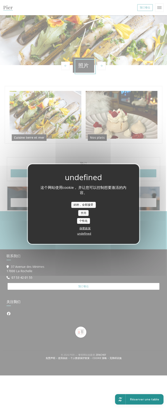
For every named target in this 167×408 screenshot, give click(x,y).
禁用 (83, 213)
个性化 (83, 221)
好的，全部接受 (83, 205)
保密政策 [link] (85, 228)
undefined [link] (84, 233)
